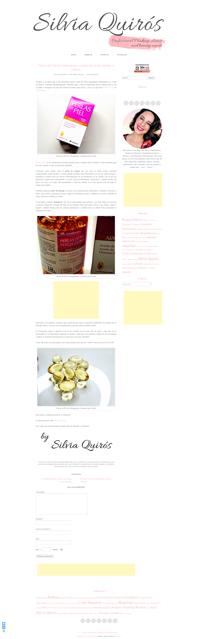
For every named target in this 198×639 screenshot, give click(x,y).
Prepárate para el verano (85, 607)
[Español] (123, 91)
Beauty (126, 219)
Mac (103, 603)
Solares (60, 613)
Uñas (147, 268)
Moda (45, 607)
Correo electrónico (43, 529)
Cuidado (140, 229)
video (152, 267)
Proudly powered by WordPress (87, 636)
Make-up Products (140, 237)
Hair (123, 233)
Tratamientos (131, 267)
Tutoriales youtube (109, 613)
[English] (123, 95)
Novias (59, 608)
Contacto (104, 55)
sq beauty (138, 263)
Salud (136, 259)
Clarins (83, 597)
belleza (68, 464)
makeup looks (129, 241)
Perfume (73, 607)
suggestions (148, 264)
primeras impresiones (128, 250)
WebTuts (118, 636)
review (124, 259)
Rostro (154, 607)
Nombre (39, 519)
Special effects (127, 264)
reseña (83, 467)
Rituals (148, 608)
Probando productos (144, 249)
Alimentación (42, 597)
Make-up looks (128, 237)
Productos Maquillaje (132, 253)
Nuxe (64, 608)
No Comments (92, 74)
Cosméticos (82, 462)
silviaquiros (61, 74)
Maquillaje (125, 602)
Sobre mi (88, 55)
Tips (124, 267)
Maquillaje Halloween (141, 603)
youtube (126, 272)
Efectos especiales (150, 229)
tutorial (141, 267)
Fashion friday (66, 603)
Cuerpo (142, 597)
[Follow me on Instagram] (147, 103)
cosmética (76, 464)
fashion (160, 229)
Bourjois (62, 597)
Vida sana (127, 613)
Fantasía (59, 603)
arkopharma (59, 464)
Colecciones (153, 220)
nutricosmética (94, 462)
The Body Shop (84, 613)
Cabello (146, 220)
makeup (151, 237)
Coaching (89, 598)
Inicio (73, 55)
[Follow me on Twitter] (131, 103)
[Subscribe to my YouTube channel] (152, 103)
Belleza (73, 462)
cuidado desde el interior (103, 464)
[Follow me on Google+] (136, 103)
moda (138, 246)
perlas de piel (74, 467)
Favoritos (75, 603)
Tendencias (156, 264)
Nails (149, 246)
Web (37, 539)
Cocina (95, 598)
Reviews (131, 259)
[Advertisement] (76, 300)
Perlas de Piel (108, 87)
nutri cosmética (60, 420)
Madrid (107, 603)
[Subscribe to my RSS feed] (158, 103)
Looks (128, 233)
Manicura (139, 241)
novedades (155, 246)
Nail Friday (144, 246)
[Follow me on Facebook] (126, 103)
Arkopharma (40, 90)
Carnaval (77, 598)
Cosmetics (135, 224)
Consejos (126, 224)
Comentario (40, 492)
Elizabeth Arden (51, 603)
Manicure (145, 241)
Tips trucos (94, 613)
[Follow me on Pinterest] (142, 103)
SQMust (65, 613)
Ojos (67, 608)
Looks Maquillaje (142, 233)
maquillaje (129, 245)
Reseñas (105, 462)
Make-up (155, 233)
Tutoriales (122, 55)
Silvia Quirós (92, 467)
